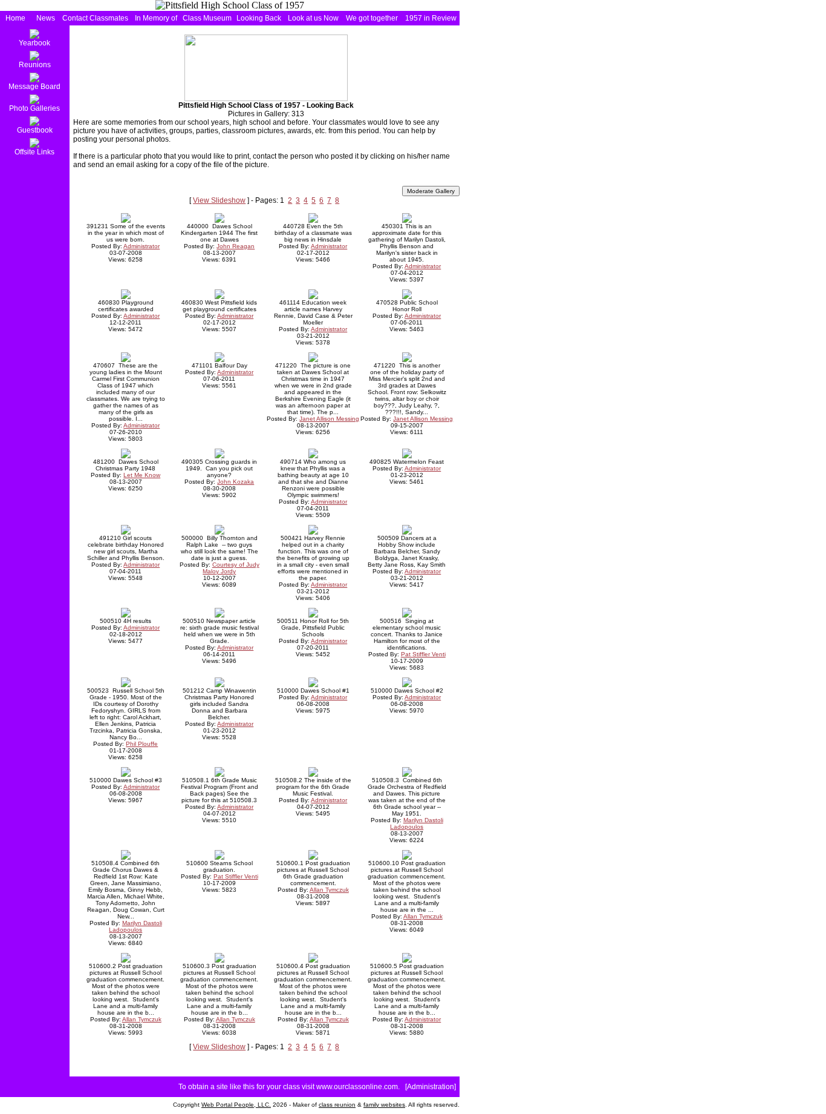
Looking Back (258, 18)
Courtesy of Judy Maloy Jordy (231, 568)
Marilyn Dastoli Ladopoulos (416, 823)
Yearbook (34, 43)
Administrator (141, 246)
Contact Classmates (95, 18)
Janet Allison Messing (329, 418)
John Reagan (235, 246)
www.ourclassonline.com (357, 1087)
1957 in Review (431, 18)
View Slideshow (219, 200)
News (45, 18)
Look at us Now (313, 18)
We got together (372, 18)
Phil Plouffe (142, 743)
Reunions (35, 65)
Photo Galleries (34, 108)
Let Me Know (141, 475)
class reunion (337, 1104)
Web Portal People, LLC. (236, 1104)
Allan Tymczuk (329, 889)
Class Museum (207, 18)
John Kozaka (235, 481)
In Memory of (156, 18)
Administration (430, 1087)
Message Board (34, 86)
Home (15, 18)
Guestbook (35, 130)
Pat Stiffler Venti (423, 654)
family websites (384, 1104)
